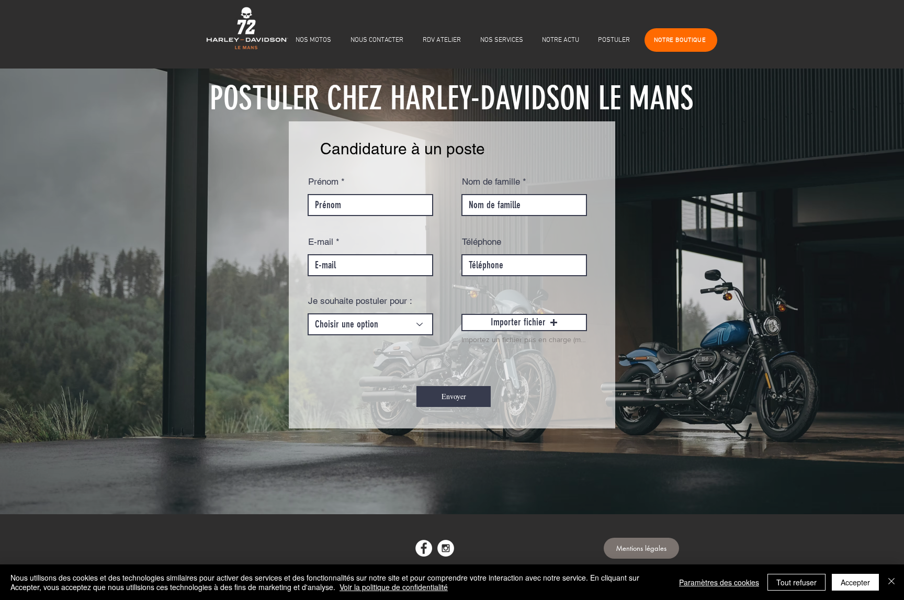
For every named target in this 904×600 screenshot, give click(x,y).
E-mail (320, 241)
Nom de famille (491, 181)
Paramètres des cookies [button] (719, 582)
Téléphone (481, 241)
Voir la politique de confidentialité (394, 587)
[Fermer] (891, 582)
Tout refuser (796, 582)
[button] (524, 322)
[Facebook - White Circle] (423, 548)
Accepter (855, 582)
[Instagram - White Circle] (445, 548)
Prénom (323, 181)
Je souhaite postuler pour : (360, 301)
